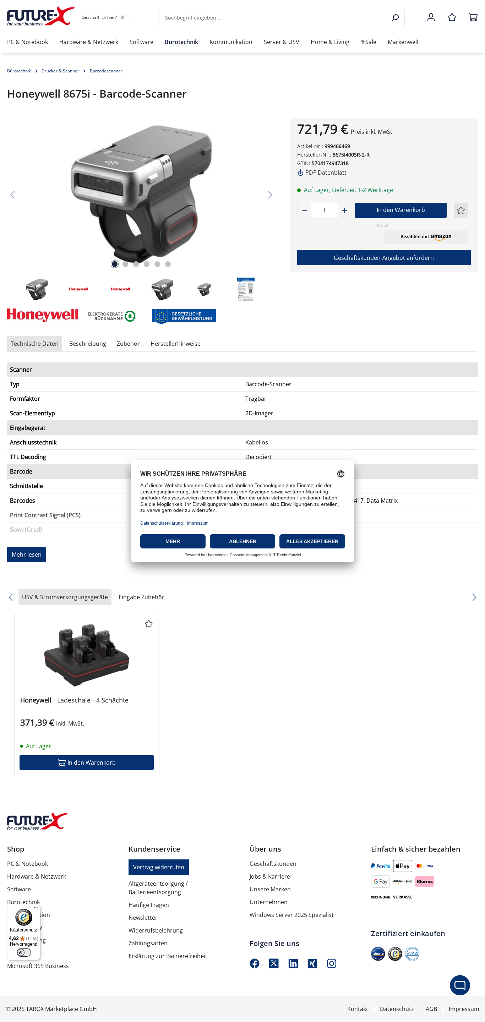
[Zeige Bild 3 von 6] (136, 264)
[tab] (88, 343)
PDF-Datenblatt (325, 172)
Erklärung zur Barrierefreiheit (168, 956)
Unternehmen (269, 902)
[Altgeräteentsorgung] (112, 316)
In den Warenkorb (401, 210)
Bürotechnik (23, 902)
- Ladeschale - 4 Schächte (74, 700)
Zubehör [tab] (128, 344)
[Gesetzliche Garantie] (183, 316)
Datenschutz (397, 1009)
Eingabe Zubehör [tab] (141, 597)
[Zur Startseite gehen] (41, 16)
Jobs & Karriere (270, 876)
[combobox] (273, 17)
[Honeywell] (40, 316)
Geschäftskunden (273, 864)
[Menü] (36, 909)
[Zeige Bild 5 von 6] (157, 264)
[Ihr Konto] (431, 18)
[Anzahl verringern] (304, 210)
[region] (141, 210)
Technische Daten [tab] (35, 344)
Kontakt (357, 1009)
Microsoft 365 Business (38, 966)
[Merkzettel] (452, 18)
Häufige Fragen (149, 905)
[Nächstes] (270, 194)
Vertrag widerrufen (158, 867)
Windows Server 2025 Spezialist (292, 915)
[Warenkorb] (471, 18)
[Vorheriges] (12, 194)
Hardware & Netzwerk (36, 876)
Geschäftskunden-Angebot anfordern (384, 258)
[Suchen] (396, 17)
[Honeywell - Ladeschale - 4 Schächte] (86, 655)
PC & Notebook (27, 864)
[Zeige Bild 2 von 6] (125, 264)
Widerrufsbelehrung (156, 930)
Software (19, 889)
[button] (426, 237)
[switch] (24, 952)
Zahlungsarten (148, 943)
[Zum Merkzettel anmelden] (461, 210)
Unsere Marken (270, 889)
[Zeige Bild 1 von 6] (115, 264)
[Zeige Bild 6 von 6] (168, 264)
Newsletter (143, 918)
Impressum (464, 1009)
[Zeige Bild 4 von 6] (146, 264)
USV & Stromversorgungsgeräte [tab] (65, 597)
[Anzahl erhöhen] (344, 210)
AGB (431, 1009)
